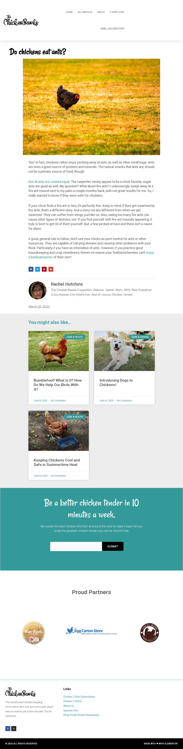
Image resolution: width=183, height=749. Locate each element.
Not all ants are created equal (49, 182)
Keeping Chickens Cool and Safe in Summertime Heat (57, 462)
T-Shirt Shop (117, 12)
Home (69, 12)
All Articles (85, 12)
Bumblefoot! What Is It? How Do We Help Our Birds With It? (58, 384)
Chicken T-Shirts (72, 701)
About (101, 12)
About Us (68, 705)
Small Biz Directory (112, 28)
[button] (31, 269)
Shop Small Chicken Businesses (81, 715)
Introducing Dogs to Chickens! (116, 382)
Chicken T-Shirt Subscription (79, 696)
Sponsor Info (70, 710)
